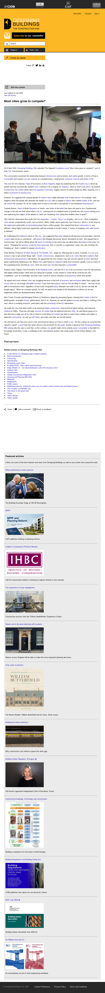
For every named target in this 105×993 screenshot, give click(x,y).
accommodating (31, 225)
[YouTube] (43, 65)
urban (60, 236)
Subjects (13, 50)
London (21, 190)
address (91, 256)
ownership (45, 245)
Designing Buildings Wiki (27, 168)
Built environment (14, 356)
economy (75, 300)
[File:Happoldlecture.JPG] (52, 163)
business (65, 280)
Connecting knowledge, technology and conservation (26, 799)
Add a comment (24, 409)
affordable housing (33, 283)
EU (62, 303)
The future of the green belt (18, 391)
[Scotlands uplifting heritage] (24, 968)
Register (88, 14)
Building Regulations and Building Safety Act (23, 860)
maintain (34, 179)
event (67, 168)
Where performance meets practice (19, 470)
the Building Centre (45, 270)
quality (86, 179)
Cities (77, 256)
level (34, 190)
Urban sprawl (12, 398)
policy (56, 286)
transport (68, 179)
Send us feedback (44, 409)
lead (66, 198)
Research (33, 208)
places (68, 201)
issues (6, 283)
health (39, 256)
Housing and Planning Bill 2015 (19, 377)
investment (13, 193)
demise (78, 198)
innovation (77, 280)
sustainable (8, 179)
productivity (71, 276)
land (38, 245)
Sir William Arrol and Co (14, 940)
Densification (12, 361)
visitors (26, 300)
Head (28, 184)
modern (81, 184)
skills (73, 311)
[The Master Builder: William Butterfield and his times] (24, 710)
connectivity (54, 308)
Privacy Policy (60, 987)
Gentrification (12, 372)
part (96, 168)
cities (36, 187)
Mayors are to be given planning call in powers (23, 624)
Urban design (12, 396)
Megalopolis (12, 382)
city (25, 179)
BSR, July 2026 (11, 900)
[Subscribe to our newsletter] (24, 38)
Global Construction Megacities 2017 (21, 375)
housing (76, 179)
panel (62, 325)
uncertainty (51, 303)
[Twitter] (36, 65)
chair (9, 184)
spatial (74, 176)
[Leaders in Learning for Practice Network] (24, 575)
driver (88, 187)
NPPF (7, 511)
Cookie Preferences (42, 987)
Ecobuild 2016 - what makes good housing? (24, 365)
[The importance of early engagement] (24, 612)
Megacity (10, 379)
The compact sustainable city (18, 389)
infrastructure (51, 176)
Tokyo (60, 219)
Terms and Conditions (78, 987)
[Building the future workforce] (24, 747)
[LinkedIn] (39, 65)
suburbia (48, 242)
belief (62, 208)
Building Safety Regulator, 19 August (19, 759)
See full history (10, 95)
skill (33, 317)
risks (49, 265)
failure (40, 242)
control (9, 204)
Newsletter (77, 14)
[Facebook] (33, 65)
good (87, 211)
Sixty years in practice (14, 665)
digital (9, 225)
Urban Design (31, 253)
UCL (51, 253)
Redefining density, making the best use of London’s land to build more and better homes (42, 386)
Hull (69, 283)
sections (38, 311)
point (98, 211)
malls (87, 228)
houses (96, 228)
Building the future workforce (16, 722)
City (9, 171)
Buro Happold (49, 184)
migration (65, 187)
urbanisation (84, 225)
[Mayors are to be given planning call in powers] (24, 653)
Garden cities (12, 370)
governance (23, 259)
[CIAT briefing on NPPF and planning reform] (24, 534)
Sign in (97, 14)
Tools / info (34, 50)
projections (10, 190)
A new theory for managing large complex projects (27, 354)
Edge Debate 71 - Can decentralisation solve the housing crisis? (32, 368)
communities (16, 317)
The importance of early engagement (19, 588)
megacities (44, 219)
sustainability (71, 265)
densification (40, 248)
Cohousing (11, 358)
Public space (12, 384)
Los (65, 219)
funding (7, 311)
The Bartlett (43, 253)
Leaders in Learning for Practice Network (21, 547)
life (92, 179)
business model (27, 245)
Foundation (59, 168)
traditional (23, 236)
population (41, 190)
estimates (49, 190)
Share (10, 409)
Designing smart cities (16, 363)
